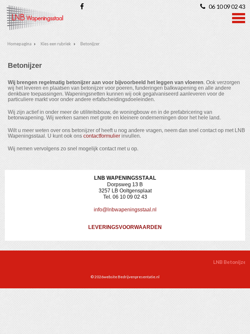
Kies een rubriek (56, 43)
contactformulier (101, 136)
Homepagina (19, 43)
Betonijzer (90, 43)
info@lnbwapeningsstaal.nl (125, 209)
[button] (238, 17)
